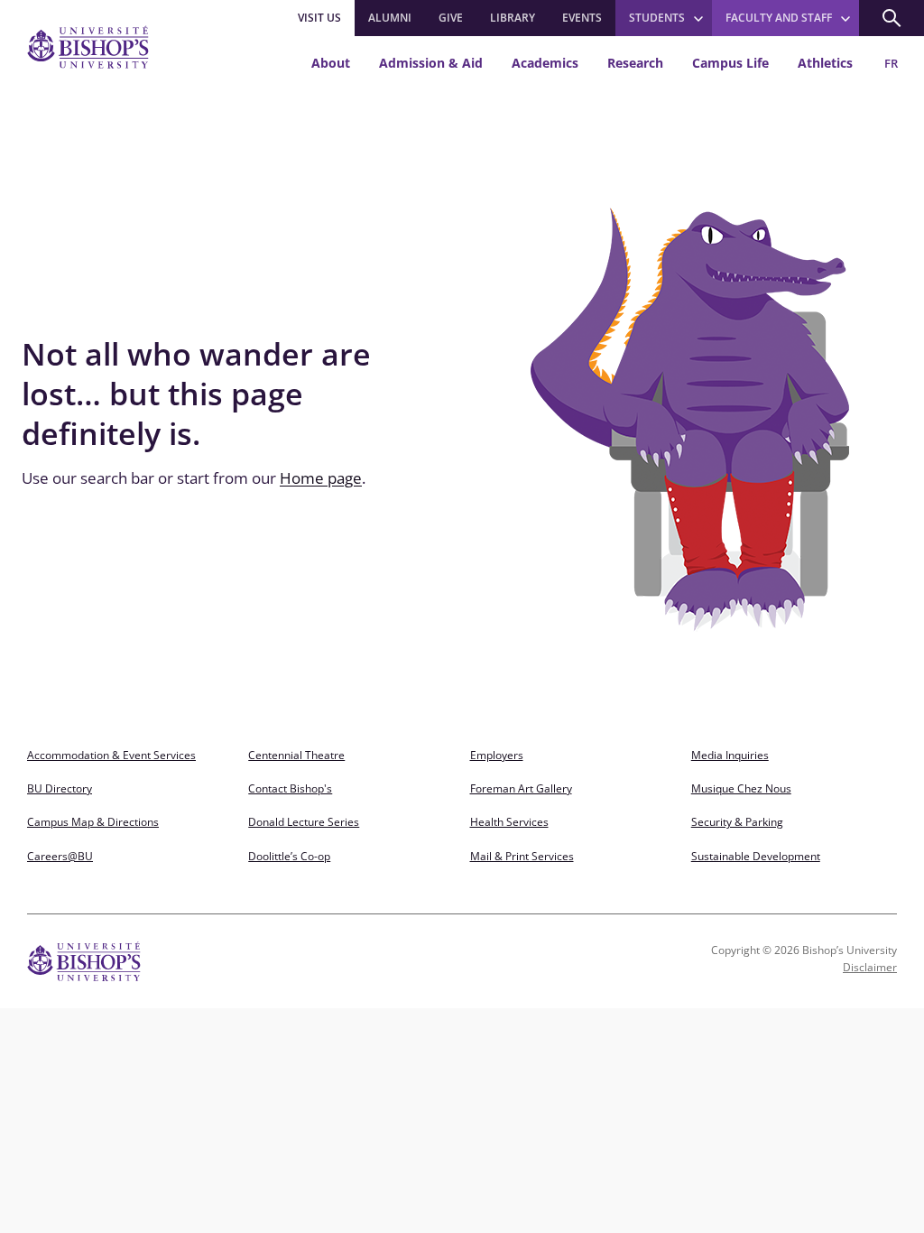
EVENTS (582, 17)
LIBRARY (512, 17)
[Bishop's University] (88, 47)
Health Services (509, 822)
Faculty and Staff (778, 17)
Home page (321, 478)
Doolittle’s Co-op (289, 856)
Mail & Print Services (522, 856)
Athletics (825, 62)
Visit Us (319, 17)
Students (657, 17)
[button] (891, 18)
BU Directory (59, 788)
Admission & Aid (431, 62)
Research (635, 62)
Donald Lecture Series (303, 822)
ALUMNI (389, 17)
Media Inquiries (730, 755)
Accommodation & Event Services (111, 755)
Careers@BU (60, 856)
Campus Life (730, 62)
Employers (496, 755)
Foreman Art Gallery (521, 788)
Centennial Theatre (296, 755)
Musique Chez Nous (741, 788)
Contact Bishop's (290, 788)
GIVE (451, 17)
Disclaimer (870, 967)
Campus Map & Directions (93, 822)
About (330, 62)
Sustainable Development (755, 856)
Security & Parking (737, 822)
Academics (545, 62)
